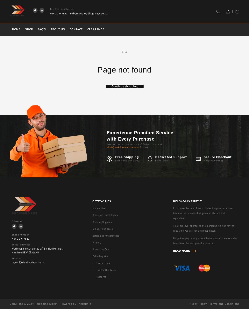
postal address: (21, 244)
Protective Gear (101, 249)
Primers (96, 242)
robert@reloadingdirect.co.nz (89, 13)
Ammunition (99, 208)
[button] (218, 11)
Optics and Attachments (105, 235)
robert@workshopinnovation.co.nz (123, 147)
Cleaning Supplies (102, 222)
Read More (181, 250)
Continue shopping (124, 86)
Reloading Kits (100, 256)
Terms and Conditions (224, 303)
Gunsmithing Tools (102, 229)
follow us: (17, 221)
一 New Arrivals (101, 263)
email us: (17, 258)
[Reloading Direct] (24, 213)
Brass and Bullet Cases (105, 215)
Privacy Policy (197, 303)
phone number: (21, 234)
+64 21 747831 (59, 13)
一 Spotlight (99, 277)
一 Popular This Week (104, 270)
